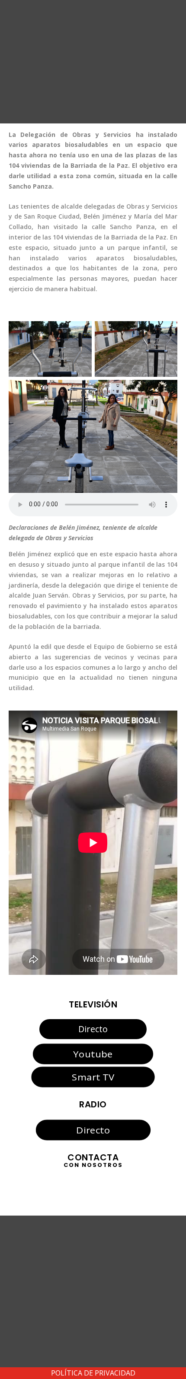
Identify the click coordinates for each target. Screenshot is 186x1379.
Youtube (92, 1054)
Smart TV (93, 1076)
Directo (93, 1029)
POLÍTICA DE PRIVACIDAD (93, 1373)
